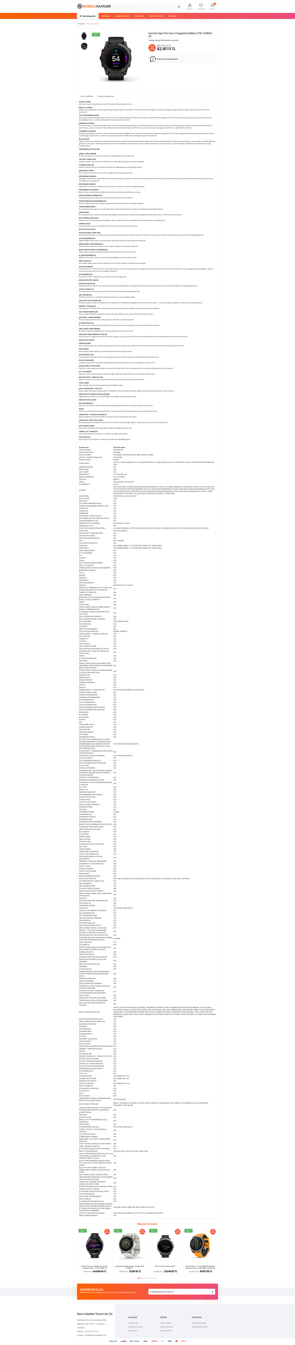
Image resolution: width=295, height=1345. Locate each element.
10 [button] (156, 1278)
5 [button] (146, 1278)
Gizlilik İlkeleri (165, 1330)
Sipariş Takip (139, 16)
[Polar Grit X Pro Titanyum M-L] (165, 1246)
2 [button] (140, 1278)
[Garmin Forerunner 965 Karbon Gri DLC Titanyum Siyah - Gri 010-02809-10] (94, 1246)
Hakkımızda (105, 16)
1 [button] (138, 1278)
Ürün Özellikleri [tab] (86, 96)
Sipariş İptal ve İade (200, 1327)
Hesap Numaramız (122, 16)
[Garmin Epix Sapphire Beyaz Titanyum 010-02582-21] (129, 1246)
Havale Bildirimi (166, 1327)
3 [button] (142, 1278)
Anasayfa (81, 24)
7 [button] (150, 1278)
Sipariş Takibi (165, 1323)
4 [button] (144, 1278)
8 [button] (152, 1278)
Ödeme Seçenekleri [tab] (106, 96)
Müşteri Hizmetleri (156, 16)
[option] (94, 1252)
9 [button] (154, 1278)
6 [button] (148, 1278)
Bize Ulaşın (172, 16)
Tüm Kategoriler (89, 16)
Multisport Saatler (93, 24)
